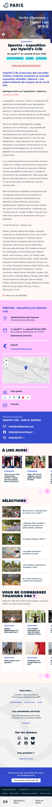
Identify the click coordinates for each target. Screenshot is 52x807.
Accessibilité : (34, 789)
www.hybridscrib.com (21, 349)
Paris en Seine (39, 802)
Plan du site (45, 793)
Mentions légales (9, 789)
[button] (26, 368)
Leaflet (28, 382)
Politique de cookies (29, 793)
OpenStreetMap (39, 382)
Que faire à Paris (19, 802)
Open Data (14, 793)
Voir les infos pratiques (26, 65)
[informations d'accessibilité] (16, 397)
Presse (4, 793)
